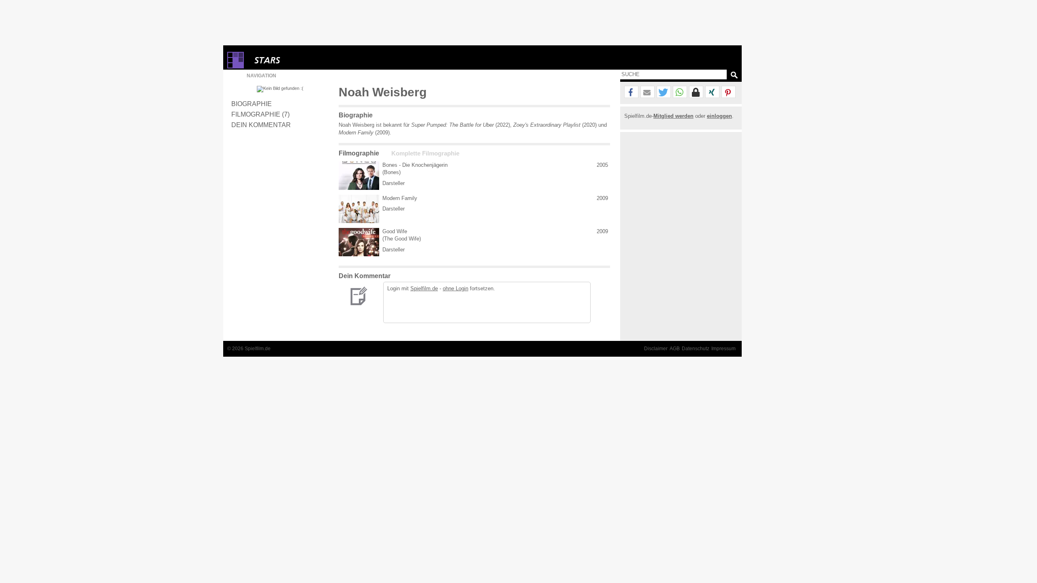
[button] (631, 92)
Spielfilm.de (424, 288)
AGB (675, 348)
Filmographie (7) (260, 114)
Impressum (723, 348)
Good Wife (394, 231)
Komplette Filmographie (425, 153)
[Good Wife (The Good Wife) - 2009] (359, 242)
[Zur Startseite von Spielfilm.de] (235, 67)
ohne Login (455, 288)
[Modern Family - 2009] (359, 209)
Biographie (251, 103)
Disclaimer (656, 348)
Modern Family (399, 198)
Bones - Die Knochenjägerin (415, 165)
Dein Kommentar (261, 124)
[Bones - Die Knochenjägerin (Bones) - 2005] (359, 176)
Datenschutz (695, 348)
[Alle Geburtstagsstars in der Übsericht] (296, 60)
